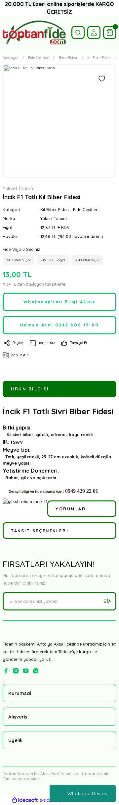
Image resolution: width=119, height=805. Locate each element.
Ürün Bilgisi (30, 388)
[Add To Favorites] (102, 79)
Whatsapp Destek (87, 793)
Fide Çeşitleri (86, 209)
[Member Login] (93, 32)
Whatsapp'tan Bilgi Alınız (59, 301)
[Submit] (107, 601)
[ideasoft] (25, 800)
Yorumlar (71, 508)
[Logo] (34, 32)
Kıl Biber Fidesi (54, 209)
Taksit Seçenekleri (39, 530)
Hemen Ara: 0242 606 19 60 (59, 324)
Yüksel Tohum (53, 218)
